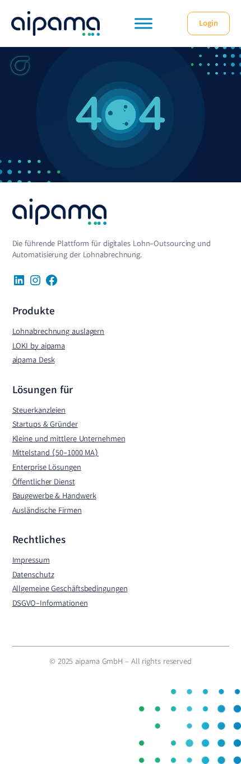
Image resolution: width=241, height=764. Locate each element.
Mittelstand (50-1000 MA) (55, 452)
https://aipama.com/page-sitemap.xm (40, 669)
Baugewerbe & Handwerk (54, 496)
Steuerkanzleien (39, 410)
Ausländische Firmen (47, 510)
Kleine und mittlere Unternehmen (69, 438)
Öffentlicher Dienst (43, 482)
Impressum (31, 560)
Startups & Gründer (45, 424)
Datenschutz (33, 574)
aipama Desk (33, 360)
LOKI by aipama (39, 346)
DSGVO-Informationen (50, 603)
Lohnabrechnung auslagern (58, 331)
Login (208, 23)
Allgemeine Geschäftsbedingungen (70, 588)
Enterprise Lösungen (46, 467)
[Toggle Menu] (143, 23)
